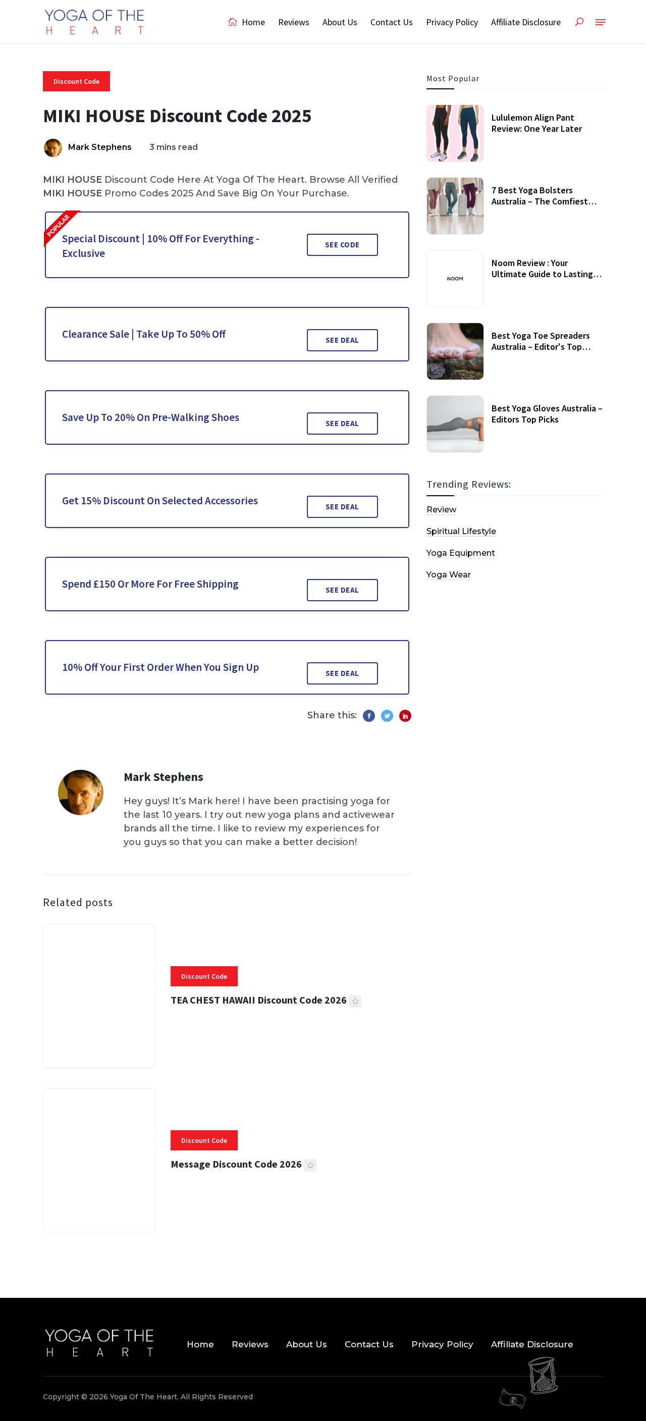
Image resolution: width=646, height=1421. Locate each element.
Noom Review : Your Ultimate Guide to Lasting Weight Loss (542, 273)
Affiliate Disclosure (526, 22)
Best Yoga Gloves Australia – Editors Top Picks (547, 413)
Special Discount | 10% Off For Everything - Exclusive (160, 246)
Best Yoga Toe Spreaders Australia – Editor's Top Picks (541, 346)
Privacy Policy (452, 22)
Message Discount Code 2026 (236, 1163)
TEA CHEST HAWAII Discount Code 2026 (259, 999)
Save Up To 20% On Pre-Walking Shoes (150, 417)
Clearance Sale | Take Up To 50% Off (144, 334)
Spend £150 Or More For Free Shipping (150, 584)
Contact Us (391, 22)
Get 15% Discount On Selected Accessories (160, 500)
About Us (339, 22)
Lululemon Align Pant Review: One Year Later (537, 123)
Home (252, 22)
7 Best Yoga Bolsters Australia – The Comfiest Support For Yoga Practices (545, 201)
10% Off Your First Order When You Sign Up (160, 667)
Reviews (293, 22)
